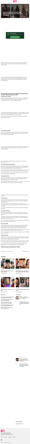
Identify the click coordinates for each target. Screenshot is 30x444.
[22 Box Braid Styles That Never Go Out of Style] (7, 282)
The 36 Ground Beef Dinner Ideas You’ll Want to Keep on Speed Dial (7, 300)
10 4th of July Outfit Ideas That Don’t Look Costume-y (24, 298)
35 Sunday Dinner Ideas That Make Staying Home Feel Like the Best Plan (6, 303)
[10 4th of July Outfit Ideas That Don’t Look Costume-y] (17, 297)
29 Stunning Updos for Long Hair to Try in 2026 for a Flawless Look (7, 308)
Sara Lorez (21, 296)
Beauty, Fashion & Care (26, 251)
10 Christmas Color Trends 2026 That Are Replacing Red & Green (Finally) (24, 365)
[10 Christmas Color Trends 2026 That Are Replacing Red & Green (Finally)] (17, 390)
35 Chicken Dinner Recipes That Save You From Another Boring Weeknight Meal (7, 305)
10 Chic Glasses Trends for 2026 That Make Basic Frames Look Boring (24, 360)
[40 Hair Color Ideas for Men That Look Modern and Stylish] (7, 264)
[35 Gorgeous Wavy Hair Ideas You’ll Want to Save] (22, 282)
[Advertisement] (15, 26)
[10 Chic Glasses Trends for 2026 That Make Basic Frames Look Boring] (17, 359)
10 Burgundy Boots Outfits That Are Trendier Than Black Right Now (24, 303)
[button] (1, 1)
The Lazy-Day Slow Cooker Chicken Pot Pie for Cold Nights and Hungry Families (7, 297)
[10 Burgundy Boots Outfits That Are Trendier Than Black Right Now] (17, 328)
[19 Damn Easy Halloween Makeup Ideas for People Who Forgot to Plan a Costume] (22, 264)
